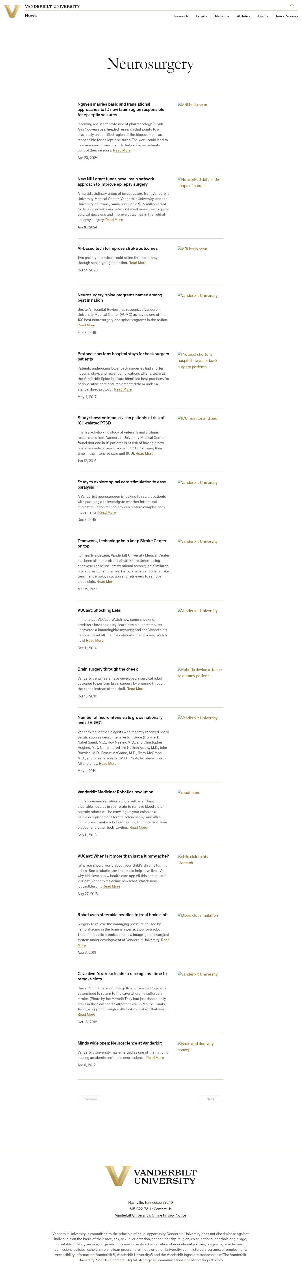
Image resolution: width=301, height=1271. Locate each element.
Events (263, 16)
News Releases (287, 16)
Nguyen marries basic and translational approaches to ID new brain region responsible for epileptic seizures (121, 110)
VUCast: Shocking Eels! (99, 611)
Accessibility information (74, 1255)
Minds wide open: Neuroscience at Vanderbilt (120, 1043)
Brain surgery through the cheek (108, 669)
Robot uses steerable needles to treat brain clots (123, 915)
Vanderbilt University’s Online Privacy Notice (150, 1216)
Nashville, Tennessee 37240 (150, 1203)
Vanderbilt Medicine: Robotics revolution (115, 792)
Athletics (243, 16)
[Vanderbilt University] (150, 1175)
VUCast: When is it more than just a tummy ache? (123, 856)
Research (181, 16)
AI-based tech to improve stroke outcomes (118, 249)
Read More (122, 151)
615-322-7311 (140, 1209)
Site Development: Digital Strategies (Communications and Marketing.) (153, 1260)
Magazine (222, 16)
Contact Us (163, 1209)
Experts (201, 16)
